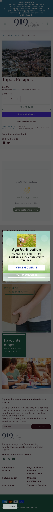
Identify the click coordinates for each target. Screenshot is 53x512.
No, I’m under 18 (26, 274)
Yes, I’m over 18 (26, 267)
